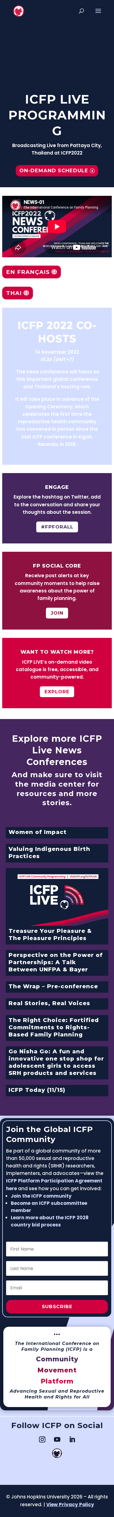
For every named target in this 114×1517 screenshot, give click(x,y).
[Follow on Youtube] (57, 1439)
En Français (28, 272)
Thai (14, 293)
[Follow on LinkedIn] (72, 1439)
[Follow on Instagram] (42, 1439)
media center (58, 784)
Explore (57, 691)
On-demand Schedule (53, 171)
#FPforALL (57, 527)
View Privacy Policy (70, 1504)
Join (57, 613)
